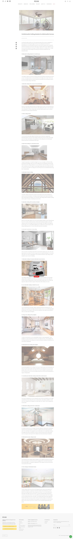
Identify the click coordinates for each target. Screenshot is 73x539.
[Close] (44, 262)
